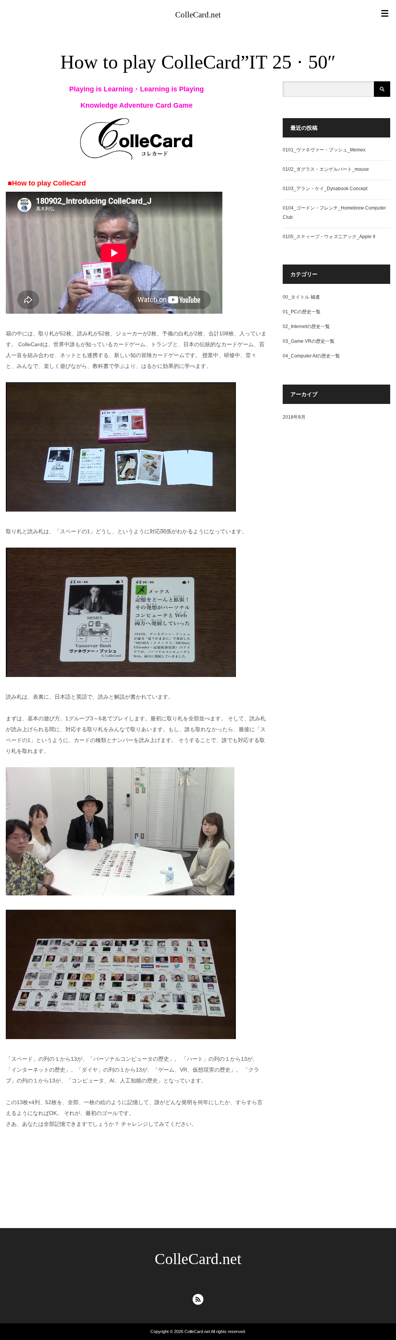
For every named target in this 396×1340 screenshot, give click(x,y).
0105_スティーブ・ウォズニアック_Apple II (329, 236)
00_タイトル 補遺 (301, 297)
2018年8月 (294, 417)
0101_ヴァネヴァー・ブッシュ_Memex (324, 150)
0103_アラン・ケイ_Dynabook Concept (325, 188)
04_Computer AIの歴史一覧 (311, 356)
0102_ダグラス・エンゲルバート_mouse (326, 169)
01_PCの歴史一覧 (302, 311)
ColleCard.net (198, 14)
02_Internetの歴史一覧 (306, 326)
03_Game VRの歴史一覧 (309, 341)
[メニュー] (385, 13)
